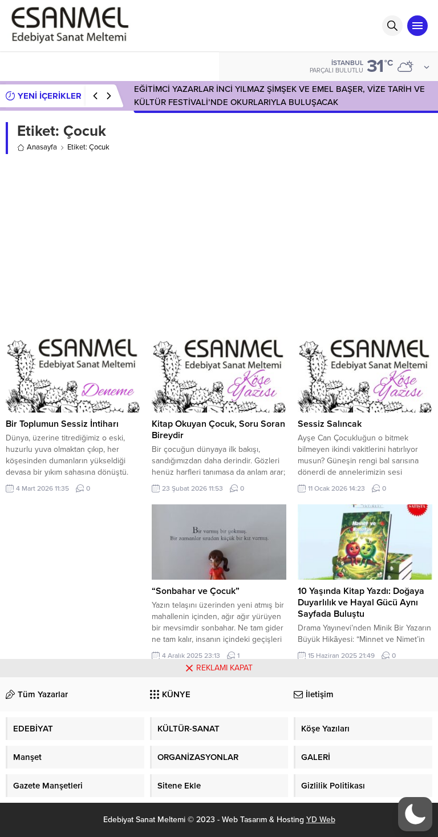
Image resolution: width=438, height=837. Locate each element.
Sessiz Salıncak (330, 424)
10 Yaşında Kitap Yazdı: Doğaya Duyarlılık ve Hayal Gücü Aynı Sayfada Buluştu (361, 602)
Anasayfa (42, 147)
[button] (415, 814)
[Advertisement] (219, 245)
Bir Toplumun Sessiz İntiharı (62, 424)
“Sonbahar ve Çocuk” (196, 591)
